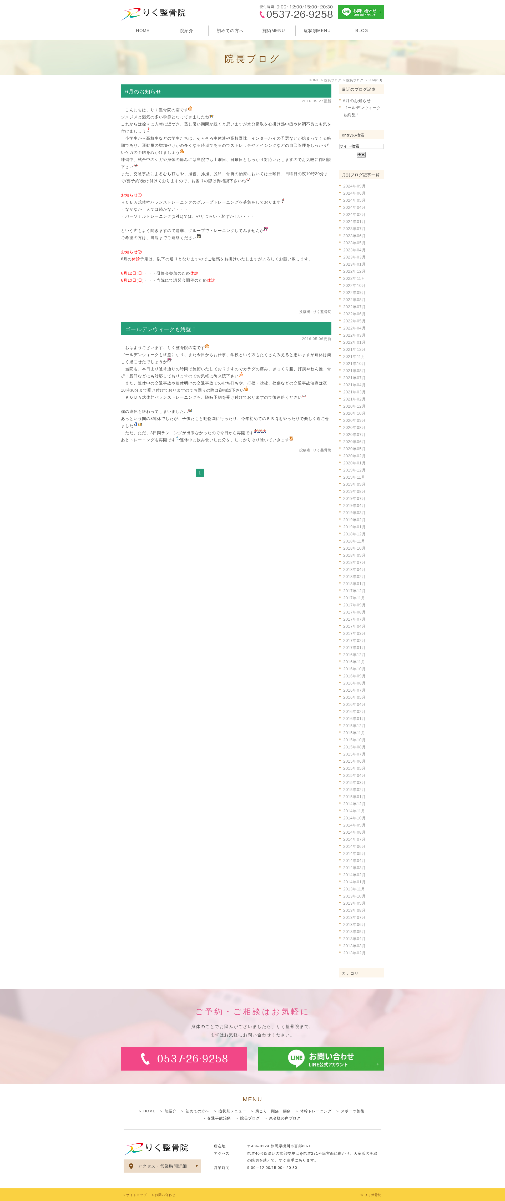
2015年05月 (354, 768)
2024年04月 (354, 207)
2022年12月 (354, 271)
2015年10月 (354, 740)
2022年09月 (354, 292)
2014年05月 (354, 853)
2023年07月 (354, 228)
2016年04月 (354, 704)
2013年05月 (354, 931)
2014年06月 (354, 846)
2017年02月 (354, 640)
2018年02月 (354, 576)
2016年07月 (354, 690)
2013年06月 (354, 924)
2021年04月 (354, 385)
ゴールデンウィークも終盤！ (161, 329)
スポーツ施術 (353, 1111)
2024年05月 (354, 200)
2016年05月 (354, 697)
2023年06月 (354, 236)
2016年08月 (354, 683)
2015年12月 (354, 725)
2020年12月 (354, 406)
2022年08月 (354, 299)
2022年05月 (354, 321)
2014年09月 (354, 825)
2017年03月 (354, 633)
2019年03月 (354, 512)
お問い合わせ (165, 1195)
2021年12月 (354, 349)
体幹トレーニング (316, 1111)
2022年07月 (354, 307)
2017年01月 (354, 647)
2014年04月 (354, 860)
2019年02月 (354, 520)
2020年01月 (354, 463)
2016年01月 (354, 718)
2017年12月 (354, 591)
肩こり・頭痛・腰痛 (273, 1111)
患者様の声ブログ (285, 1118)
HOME (143, 30)
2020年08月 (354, 427)
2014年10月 (354, 818)
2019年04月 (354, 505)
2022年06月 (354, 314)
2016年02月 (354, 711)
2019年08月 (354, 491)
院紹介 (186, 30)
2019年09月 (354, 484)
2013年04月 (354, 938)
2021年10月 (354, 363)
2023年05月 (354, 243)
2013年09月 (354, 903)
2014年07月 (354, 839)
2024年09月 (354, 186)
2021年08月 (354, 370)
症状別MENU (317, 30)
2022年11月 (354, 278)
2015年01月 (354, 796)
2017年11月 (354, 598)
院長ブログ (250, 1118)
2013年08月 (354, 910)
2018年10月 (354, 548)
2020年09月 (354, 420)
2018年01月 (354, 583)
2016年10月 (354, 669)
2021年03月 (354, 392)
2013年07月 (354, 917)
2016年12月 (354, 654)
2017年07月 (354, 619)
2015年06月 (354, 761)
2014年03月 (354, 867)
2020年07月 (354, 434)
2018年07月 (354, 562)
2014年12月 (354, 804)
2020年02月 (354, 456)
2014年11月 (354, 811)
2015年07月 (354, 754)
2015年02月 (354, 789)
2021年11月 (354, 356)
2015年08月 (354, 747)
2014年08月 (354, 832)
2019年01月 (354, 527)
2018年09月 (354, 555)
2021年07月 (354, 378)
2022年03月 (354, 335)
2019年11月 (354, 477)
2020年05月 (354, 449)
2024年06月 (354, 193)
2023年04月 (354, 250)
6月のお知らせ (143, 91)
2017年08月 (354, 612)
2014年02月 (354, 875)
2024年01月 (354, 221)
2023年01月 (354, 264)
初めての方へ (230, 30)
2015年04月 (354, 775)
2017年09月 (354, 605)
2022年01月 (354, 342)
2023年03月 (354, 257)
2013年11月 (354, 889)
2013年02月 (354, 953)
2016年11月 (354, 662)
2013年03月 (354, 946)
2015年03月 (354, 782)
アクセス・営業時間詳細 (162, 1166)
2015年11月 (354, 733)
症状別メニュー (232, 1111)
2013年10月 (354, 896)
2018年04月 (354, 569)
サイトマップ (136, 1195)
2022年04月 (354, 328)
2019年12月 (354, 470)
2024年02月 (354, 214)
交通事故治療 (219, 1118)
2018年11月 (354, 541)
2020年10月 (354, 413)
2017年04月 (354, 626)
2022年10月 (354, 285)
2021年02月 (354, 399)
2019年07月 (354, 498)
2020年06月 (354, 441)
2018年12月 (354, 534)
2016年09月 (354, 676)
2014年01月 (354, 882)
